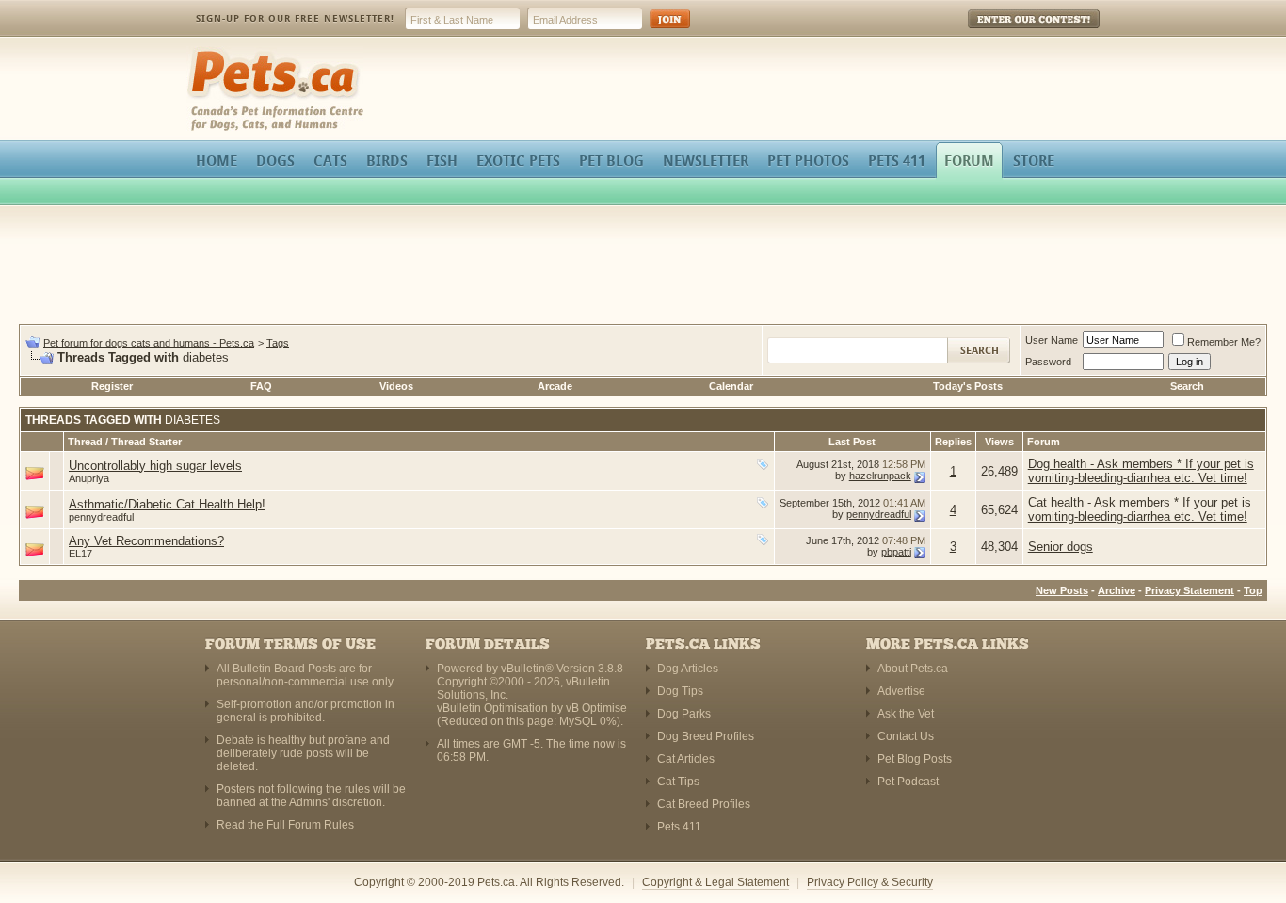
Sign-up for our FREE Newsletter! (295, 18)
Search (1187, 386)
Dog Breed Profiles (705, 736)
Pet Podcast (908, 781)
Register (112, 386)
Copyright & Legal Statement (715, 882)
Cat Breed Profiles (703, 804)
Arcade (555, 386)
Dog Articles (687, 668)
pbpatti (896, 551)
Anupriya (89, 478)
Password (1048, 361)
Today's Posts (968, 386)
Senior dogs (1060, 547)
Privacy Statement (1189, 590)
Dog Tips (680, 691)
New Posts (1062, 590)
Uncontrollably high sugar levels (155, 466)
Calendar (731, 386)
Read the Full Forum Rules (285, 824)
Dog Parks (684, 713)
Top (1253, 590)
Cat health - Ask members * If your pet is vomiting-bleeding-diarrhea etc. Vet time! (1139, 509)
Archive (1116, 590)
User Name (1051, 340)
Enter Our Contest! (1009, 32)
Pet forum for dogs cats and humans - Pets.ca (148, 342)
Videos (396, 386)
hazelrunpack (880, 475)
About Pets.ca (912, 668)
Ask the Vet (905, 713)
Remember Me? (1224, 341)
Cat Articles (686, 759)
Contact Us (905, 736)
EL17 (80, 553)
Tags (277, 342)
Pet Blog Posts (914, 759)
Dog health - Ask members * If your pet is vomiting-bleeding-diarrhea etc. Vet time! (1141, 471)
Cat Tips (678, 781)
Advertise (901, 691)
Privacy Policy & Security (870, 882)
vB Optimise (596, 708)
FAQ (261, 386)
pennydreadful (101, 517)
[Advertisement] (643, 267)
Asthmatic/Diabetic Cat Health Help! (167, 504)
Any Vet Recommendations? (146, 541)
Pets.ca (207, 52)
